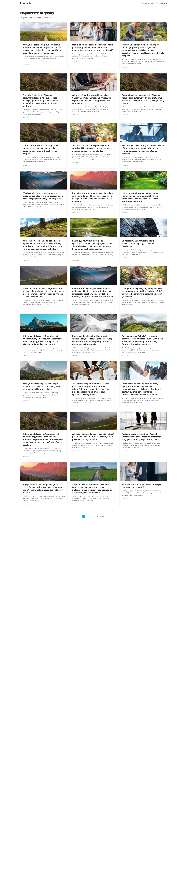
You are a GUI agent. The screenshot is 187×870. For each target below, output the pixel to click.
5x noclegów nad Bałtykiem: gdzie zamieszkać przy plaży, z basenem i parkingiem (138, 243)
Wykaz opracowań (147, 3)
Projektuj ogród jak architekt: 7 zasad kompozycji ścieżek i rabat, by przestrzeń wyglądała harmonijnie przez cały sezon (141, 437)
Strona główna (161, 3)
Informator (26, 3)
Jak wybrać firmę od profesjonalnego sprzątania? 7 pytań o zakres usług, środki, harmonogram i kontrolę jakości (43, 386)
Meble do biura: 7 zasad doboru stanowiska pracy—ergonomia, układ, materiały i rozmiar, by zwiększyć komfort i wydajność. (93, 47)
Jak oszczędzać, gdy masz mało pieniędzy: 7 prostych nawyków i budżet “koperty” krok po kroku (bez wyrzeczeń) (93, 437)
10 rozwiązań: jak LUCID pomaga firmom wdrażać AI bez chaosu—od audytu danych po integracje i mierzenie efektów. (92, 148)
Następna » (100, 516)
